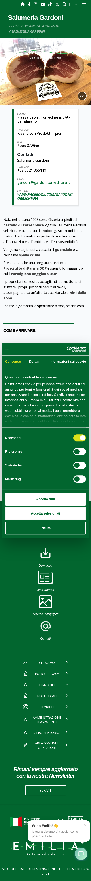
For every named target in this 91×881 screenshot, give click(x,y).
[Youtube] (43, 4)
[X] (57, 4)
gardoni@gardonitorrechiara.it (43, 182)
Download (45, 565)
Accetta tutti (45, 499)
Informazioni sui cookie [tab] (67, 361)
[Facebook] (30, 4)
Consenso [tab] (13, 361)
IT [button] (71, 4)
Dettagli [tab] (35, 361)
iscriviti (45, 790)
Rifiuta (45, 528)
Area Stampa (45, 589)
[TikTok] (50, 4)
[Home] (23, 4)
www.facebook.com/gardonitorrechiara (45, 196)
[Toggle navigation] (84, 4)
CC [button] (82, 96)
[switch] (79, 451)
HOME (15, 26)
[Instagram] (36, 4)
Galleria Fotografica (45, 614)
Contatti (45, 638)
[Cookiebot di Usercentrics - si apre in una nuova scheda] (66, 349)
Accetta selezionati (45, 513)
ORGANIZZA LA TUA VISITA (41, 26)
